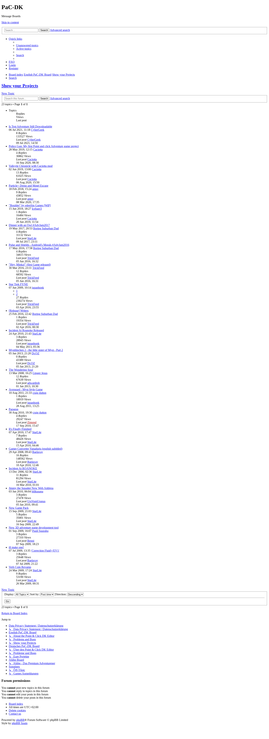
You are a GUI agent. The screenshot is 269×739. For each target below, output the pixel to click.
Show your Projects (19, 85)
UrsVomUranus (36, 501)
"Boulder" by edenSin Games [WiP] (30, 205)
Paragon (13, 409)
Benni (30, 540)
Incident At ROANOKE (23, 468)
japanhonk (38, 287)
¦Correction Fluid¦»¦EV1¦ (45, 550)
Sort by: (35, 594)
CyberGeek (37, 129)
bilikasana (37, 491)
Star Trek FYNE (18, 284)
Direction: (61, 594)
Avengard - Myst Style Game (26, 389)
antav (35, 189)
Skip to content (10, 22)
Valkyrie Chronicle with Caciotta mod (31, 165)
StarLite (31, 238)
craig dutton (39, 392)
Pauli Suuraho (40, 530)
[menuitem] (27, 45)
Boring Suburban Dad (46, 228)
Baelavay (37, 452)
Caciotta (38, 149)
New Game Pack (19, 507)
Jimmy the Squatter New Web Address (31, 488)
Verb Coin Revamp (20, 567)
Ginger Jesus (40, 373)
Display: (9, 594)
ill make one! (16, 547)
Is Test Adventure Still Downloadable (30, 126)
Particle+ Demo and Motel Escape (28, 185)
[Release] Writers (19, 310)
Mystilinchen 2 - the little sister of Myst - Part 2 (36, 350)
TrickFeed (33, 258)
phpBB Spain (19, 723)
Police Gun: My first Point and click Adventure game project (44, 146)
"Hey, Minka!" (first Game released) (30, 264)
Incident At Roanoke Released (26, 330)
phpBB (20, 719)
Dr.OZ (35, 353)
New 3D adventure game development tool (34, 527)
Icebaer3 (37, 208)
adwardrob (33, 382)
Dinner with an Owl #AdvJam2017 (29, 225)
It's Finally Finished (20, 429)
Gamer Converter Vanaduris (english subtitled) (35, 448)
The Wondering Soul (21, 369)
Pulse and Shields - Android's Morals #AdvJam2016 (39, 244)
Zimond (31, 422)
